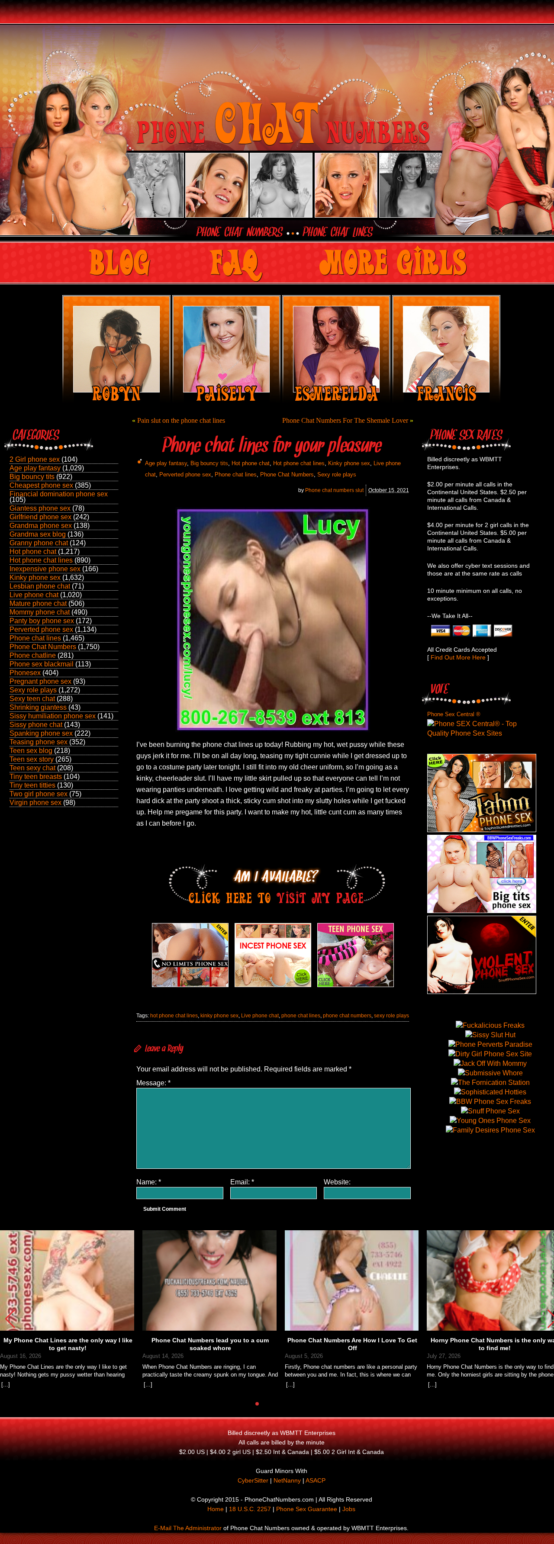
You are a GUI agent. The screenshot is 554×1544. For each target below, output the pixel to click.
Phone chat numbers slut (334, 490)
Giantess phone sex (40, 508)
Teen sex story (32, 759)
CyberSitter (253, 1480)
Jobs (348, 1508)
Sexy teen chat (32, 698)
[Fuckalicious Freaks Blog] (190, 987)
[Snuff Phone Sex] (481, 991)
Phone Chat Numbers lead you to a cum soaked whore (210, 1344)
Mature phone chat (38, 603)
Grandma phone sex (41, 525)
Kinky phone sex (35, 577)
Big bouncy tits (32, 476)
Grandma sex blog (38, 534)
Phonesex (25, 672)
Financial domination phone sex (59, 494)
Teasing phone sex (39, 742)
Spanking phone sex (41, 733)
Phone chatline (33, 655)
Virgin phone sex (35, 802)
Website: (337, 1182)
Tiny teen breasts (36, 776)
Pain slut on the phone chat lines (181, 420)
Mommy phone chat (40, 612)
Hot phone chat (33, 551)
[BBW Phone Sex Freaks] (481, 910)
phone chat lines (300, 1016)
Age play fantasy (35, 468)
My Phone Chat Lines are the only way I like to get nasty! (67, 1344)
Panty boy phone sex (42, 620)
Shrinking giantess (38, 707)
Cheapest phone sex (41, 485)
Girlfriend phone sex (40, 517)
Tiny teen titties (32, 785)
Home (215, 1508)
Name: (148, 1182)
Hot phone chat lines (41, 560)
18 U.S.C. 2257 (250, 1508)
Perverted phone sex (41, 629)
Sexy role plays (33, 690)
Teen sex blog (31, 750)
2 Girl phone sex (35, 459)
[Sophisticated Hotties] (481, 829)
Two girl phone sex (39, 794)
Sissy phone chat (36, 724)
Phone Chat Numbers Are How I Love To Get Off (352, 1344)
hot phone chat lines (174, 1016)
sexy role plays (391, 1016)
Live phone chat (34, 594)
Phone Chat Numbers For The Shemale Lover (345, 420)
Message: (153, 1083)
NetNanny (287, 1480)
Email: (242, 1182)
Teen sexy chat (32, 768)
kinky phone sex (219, 1016)
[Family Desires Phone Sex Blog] (272, 987)
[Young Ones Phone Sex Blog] (355, 987)
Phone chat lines (35, 638)
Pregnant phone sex (40, 681)
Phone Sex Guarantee (306, 1508)
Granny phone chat (39, 543)
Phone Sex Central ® (453, 714)
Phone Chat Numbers (43, 646)
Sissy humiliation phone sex (53, 716)
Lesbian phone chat (40, 586)
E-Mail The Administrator (188, 1528)
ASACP (315, 1480)
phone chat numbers (347, 1016)
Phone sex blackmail (42, 664)
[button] (10, 1318)
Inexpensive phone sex (45, 569)
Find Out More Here (458, 657)
